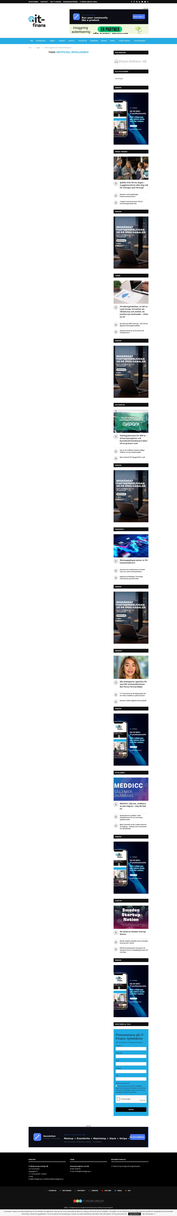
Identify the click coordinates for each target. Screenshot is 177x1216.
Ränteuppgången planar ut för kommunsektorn (134, 561)
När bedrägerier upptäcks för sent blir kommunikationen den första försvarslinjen (133, 684)
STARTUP (71, 41)
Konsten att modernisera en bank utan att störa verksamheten (132, 571)
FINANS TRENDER (124, 41)
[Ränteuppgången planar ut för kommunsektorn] (131, 545)
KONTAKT (44, 2)
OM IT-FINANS (55, 2)
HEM (31, 41)
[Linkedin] (139, 1)
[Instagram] (134, 1)
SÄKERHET (62, 41)
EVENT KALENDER (139, 41)
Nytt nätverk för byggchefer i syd (132, 457)
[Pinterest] (136, 1)
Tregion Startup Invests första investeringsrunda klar (131, 202)
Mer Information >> (148, 1214)
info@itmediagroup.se (36, 1179)
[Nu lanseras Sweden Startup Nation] (131, 917)
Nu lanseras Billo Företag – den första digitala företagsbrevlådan (134, 325)
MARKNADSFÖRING (70, 2)
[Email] (145, 1)
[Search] (147, 47)
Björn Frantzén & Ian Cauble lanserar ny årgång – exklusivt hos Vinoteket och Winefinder (133, 827)
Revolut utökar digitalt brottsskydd (133, 700)
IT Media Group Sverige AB (105, 1207)
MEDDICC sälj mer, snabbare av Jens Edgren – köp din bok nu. (133, 806)
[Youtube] (142, 1)
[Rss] (147, 1)
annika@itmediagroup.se (83, 1171)
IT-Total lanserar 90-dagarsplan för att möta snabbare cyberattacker (133, 694)
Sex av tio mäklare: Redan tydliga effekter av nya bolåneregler (132, 451)
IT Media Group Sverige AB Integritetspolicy (125, 1166)
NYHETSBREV (34, 2)
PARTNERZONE (40, 41)
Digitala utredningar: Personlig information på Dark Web (131, 578)
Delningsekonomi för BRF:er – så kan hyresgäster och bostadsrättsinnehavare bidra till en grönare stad (133, 439)
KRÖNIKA (104, 41)
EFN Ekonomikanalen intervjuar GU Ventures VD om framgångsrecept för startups (134, 950)
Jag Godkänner (134, 1214)
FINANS (52, 41)
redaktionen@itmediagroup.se (53, 1179)
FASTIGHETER (82, 41)
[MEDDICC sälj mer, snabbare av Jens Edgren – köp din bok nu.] (131, 789)
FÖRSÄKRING (94, 41)
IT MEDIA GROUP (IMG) (88, 2)
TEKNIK (112, 41)
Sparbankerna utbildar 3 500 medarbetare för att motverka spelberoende (131, 818)
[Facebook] (131, 1)
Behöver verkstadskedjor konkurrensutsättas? (129, 195)
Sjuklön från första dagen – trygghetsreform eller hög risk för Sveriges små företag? (134, 185)
